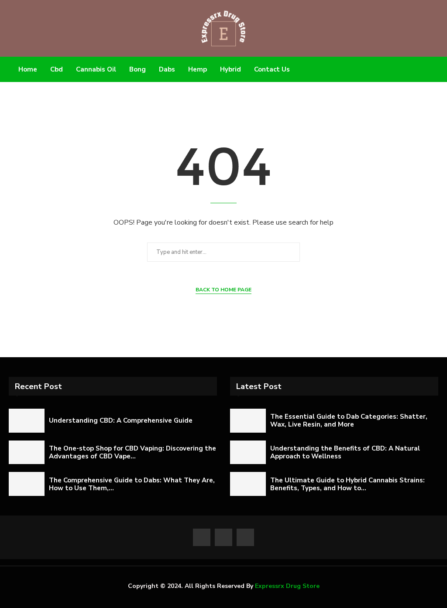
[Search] (424, 69)
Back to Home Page (223, 289)
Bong (137, 69)
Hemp (197, 69)
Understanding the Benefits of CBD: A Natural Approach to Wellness (345, 452)
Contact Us (272, 69)
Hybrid (230, 69)
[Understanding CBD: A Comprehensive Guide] (27, 421)
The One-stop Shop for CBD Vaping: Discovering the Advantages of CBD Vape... (132, 452)
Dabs (167, 69)
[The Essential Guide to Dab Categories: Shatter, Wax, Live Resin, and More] (248, 421)
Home (27, 69)
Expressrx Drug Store (287, 586)
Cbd (56, 69)
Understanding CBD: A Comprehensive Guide (121, 420)
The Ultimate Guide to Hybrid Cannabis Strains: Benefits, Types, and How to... (347, 484)
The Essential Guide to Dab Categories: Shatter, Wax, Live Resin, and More (348, 420)
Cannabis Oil (96, 69)
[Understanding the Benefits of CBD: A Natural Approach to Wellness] (248, 453)
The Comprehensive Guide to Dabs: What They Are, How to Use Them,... (132, 484)
